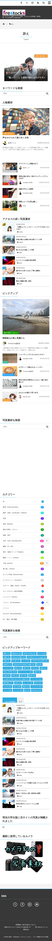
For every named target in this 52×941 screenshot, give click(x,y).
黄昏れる (16, 653)
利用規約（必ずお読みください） (26, 924)
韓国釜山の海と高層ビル (14, 338)
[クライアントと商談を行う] (10, 168)
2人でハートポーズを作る (25, 772)
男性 (26, 668)
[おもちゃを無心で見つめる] (10, 396)
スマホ (7, 686)
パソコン (8, 668)
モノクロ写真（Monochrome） (23, 574)
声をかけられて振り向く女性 (16, 138)
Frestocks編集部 (14, 343)
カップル (18, 690)
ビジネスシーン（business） (9, 171)
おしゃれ (27, 683)
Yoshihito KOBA (27, 182)
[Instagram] (32, 3)
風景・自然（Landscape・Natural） (23, 513)
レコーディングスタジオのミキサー (32, 354)
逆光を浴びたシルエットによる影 (27, 804)
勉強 (32, 675)
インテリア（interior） (23, 597)
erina (24, 206)
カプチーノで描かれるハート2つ (30, 367)
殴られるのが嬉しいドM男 (25, 250)
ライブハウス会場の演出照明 (26, 260)
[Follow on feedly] (37, 904)
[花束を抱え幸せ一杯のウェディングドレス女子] (10, 180)
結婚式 (7, 664)
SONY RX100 (29, 653)
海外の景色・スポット (11, 333)
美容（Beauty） (23, 524)
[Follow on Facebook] (22, 904)
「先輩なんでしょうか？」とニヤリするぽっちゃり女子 (32, 228)
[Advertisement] (26, 460)
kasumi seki (26, 396)
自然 (18, 683)
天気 (15, 675)
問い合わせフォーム (41, 927)
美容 (18, 668)
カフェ (7, 690)
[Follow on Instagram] (30, 904)
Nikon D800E (10, 672)
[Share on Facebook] (21, 3)
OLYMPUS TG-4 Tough (37, 657)
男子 (24, 675)
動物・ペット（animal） (23, 558)
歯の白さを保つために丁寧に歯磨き (28, 271)
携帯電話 (8, 683)
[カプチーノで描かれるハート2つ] (10, 371)
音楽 (23, 518)
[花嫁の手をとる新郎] (10, 193)
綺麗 (7, 657)
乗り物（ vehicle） (23, 569)
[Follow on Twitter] (27, 3)
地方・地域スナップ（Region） (23, 552)
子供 (35, 668)
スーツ (42, 653)
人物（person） (41, 56)
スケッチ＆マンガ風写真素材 (23, 591)
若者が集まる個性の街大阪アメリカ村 (29, 239)
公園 (7, 675)
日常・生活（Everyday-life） (23, 541)
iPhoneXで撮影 (18, 657)
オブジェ (5, 362)
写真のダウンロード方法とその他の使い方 (17, 927)
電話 (26, 686)
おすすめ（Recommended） (23, 614)
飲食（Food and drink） (8, 374)
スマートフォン (25, 672)
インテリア (36, 686)
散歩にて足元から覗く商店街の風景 (28, 793)
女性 (38, 683)
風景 (7, 653)
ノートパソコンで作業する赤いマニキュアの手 (32, 783)
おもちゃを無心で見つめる (28, 392)
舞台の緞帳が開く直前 (23, 281)
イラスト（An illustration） (23, 602)
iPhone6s (36, 690)
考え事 (16, 661)
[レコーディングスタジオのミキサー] (10, 358)
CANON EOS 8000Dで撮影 (24, 664)
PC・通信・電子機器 (23, 619)
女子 (17, 686)
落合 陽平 (13, 73)
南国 (43, 668)
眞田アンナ (12, 143)
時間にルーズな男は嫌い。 (28, 202)
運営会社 (26, 929)
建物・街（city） (23, 546)
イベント (5, 183)
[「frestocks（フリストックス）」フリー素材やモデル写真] (14, 14)
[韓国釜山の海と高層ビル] (26, 316)
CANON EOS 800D (40, 661)
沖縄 (7, 661)
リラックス (36, 679)
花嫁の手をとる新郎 (26, 189)
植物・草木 (23, 535)
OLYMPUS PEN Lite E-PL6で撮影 (16, 679)
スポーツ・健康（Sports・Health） (23, 586)
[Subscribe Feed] (38, 3)
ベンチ (26, 661)
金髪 (37, 672)
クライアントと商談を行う (28, 164)
